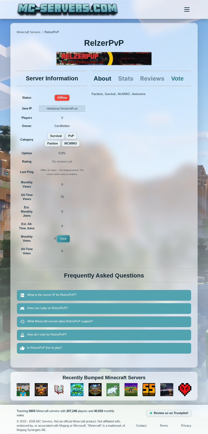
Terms (164, 425)
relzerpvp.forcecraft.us (62, 108)
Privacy (186, 425)
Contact (141, 425)
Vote (63, 238)
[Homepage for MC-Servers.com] (67, 9)
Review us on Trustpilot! (171, 413)
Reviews (152, 78)
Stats (125, 78)
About (102, 78)
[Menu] (187, 9)
